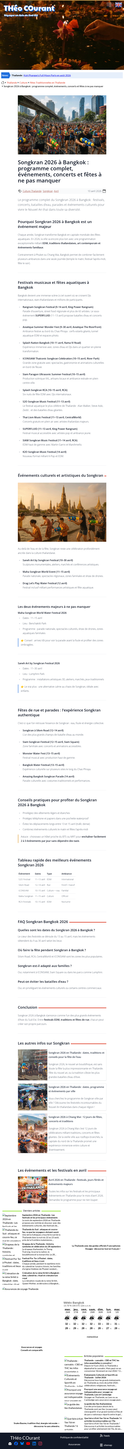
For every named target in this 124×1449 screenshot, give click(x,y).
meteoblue (92, 1336)
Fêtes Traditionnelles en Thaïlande (47, 82)
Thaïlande (12, 82)
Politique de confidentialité (74, 1437)
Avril (56, 191)
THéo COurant (25, 1438)
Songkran (48, 191)
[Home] (2, 82)
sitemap (108, 1445)
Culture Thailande (32, 191)
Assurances (74, 1444)
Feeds (107, 1435)
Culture (23, 82)
